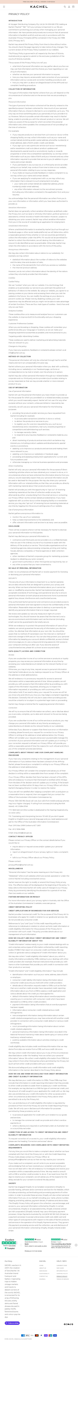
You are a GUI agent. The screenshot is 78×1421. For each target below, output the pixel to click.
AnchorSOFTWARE (26, 1339)
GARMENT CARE (62, 1265)
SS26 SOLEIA (43, 1271)
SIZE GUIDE (60, 1268)
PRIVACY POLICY (62, 1276)
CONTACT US (43, 1276)
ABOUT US (42, 1268)
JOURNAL (42, 1279)
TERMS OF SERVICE (63, 1279)
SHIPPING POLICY (62, 1273)
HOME (41, 1265)
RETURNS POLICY (62, 1271)
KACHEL (11, 1339)
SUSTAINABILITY (44, 1273)
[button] (4, 7)
